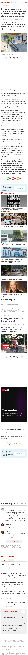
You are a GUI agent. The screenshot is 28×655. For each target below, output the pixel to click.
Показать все (14, 541)
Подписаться (19, 188)
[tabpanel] (14, 585)
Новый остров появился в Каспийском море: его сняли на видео (13, 603)
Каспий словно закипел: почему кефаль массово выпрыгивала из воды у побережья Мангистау (13, 575)
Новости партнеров (7, 193)
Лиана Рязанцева (20, 324)
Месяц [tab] (11, 560)
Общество (3, 19)
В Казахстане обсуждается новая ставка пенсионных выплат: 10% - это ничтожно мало (13, 617)
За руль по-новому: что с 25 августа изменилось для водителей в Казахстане (12, 566)
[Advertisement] (14, 73)
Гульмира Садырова (20, 19)
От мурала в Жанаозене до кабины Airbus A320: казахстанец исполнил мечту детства (12, 584)
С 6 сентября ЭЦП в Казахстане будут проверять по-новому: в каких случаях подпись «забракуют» (13, 594)
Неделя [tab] (4, 560)
